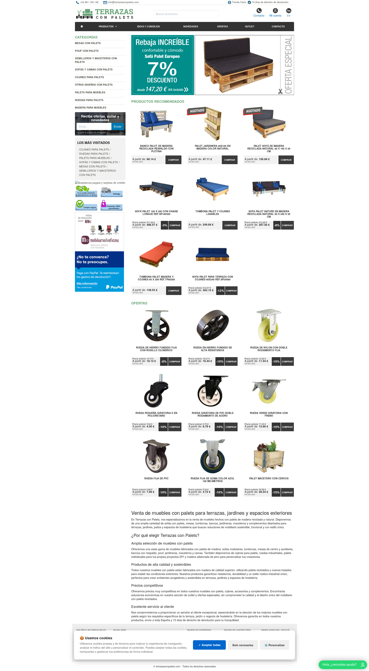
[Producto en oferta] (212, 65)
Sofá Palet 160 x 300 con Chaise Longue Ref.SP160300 (156, 213)
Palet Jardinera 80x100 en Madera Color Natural (212, 147)
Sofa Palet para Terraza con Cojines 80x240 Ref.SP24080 (212, 278)
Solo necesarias (242, 645)
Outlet (249, 26)
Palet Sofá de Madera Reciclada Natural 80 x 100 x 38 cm (268, 149)
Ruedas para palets (89, 100)
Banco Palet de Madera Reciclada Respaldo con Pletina (156, 149)
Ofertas (222, 26)
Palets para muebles (90, 92)
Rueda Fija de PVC (156, 478)
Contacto (258, 15)
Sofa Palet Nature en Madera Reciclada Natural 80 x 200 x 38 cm (268, 214)
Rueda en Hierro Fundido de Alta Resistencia (212, 349)
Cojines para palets (89, 77)
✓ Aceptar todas (209, 645)
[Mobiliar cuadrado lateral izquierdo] (99, 231)
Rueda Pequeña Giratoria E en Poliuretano (156, 414)
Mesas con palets (88, 43)
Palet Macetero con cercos (268, 478)
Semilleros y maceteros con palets (96, 60)
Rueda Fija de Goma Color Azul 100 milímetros (212, 480)
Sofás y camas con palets (94, 69)
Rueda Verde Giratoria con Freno (269, 414)
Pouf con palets (87, 51)
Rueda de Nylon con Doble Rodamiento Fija (268, 349)
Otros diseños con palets (94, 84)
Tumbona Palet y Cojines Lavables (212, 213)
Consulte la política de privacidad (91, 132)
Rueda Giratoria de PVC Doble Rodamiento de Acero (213, 414)
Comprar (173, 159)
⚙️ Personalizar (274, 645)
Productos (106, 26)
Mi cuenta (275, 15)
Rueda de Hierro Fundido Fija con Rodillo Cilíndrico (156, 349)
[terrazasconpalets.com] (104, 12)
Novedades (190, 26)
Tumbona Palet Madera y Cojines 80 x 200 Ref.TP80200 (156, 278)
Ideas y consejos (148, 26)
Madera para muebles (90, 107)
